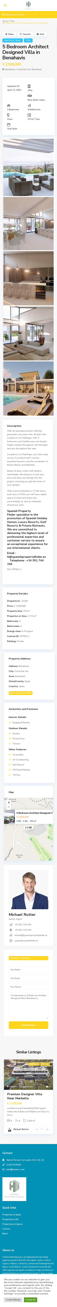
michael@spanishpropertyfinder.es (31, 935)
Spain (27, 681)
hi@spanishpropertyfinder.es (26, 557)
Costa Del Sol (23, 69)
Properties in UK (10, 1219)
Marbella (14, 1086)
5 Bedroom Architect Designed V (34, 813)
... (13, 1115)
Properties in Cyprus (12, 1224)
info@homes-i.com (15, 1169)
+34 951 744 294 (23, 924)
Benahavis (37, 69)
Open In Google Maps (21, 692)
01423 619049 (13, 1164)
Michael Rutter (22, 914)
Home (5, 21)
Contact (6, 1228)
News (5, 1233)
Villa (12, 21)
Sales (18, 40)
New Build (9, 40)
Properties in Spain (11, 1214)
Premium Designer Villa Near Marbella (24, 1096)
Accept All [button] (30, 1299)
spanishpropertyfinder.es (26, 940)
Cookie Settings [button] (13, 1299)
